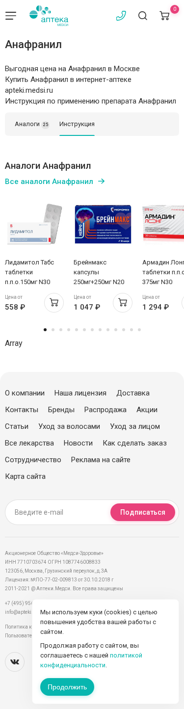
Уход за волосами (69, 426)
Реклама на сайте (101, 459)
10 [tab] (115, 329)
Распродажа (105, 409)
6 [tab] (84, 329)
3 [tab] (60, 329)
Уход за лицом (135, 426)
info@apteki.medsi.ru (29, 612)
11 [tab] (123, 329)
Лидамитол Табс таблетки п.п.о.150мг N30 (29, 272)
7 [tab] (92, 329)
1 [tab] (45, 329)
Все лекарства (29, 443)
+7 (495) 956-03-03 (27, 603)
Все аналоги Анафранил (49, 181)
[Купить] (54, 303)
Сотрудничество (33, 459)
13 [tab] (139, 329)
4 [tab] (68, 329)
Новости (78, 443)
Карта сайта (25, 476)
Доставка (133, 393)
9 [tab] (107, 329)
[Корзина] (164, 16)
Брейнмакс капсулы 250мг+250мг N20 (99, 272)
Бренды (61, 409)
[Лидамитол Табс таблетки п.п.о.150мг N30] (34, 224)
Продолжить (67, 687)
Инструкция (77, 124)
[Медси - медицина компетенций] (48, 15)
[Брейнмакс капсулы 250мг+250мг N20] (103, 224)
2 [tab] (53, 329)
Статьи (16, 426)
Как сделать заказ (135, 443)
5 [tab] (76, 329)
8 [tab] (100, 329)
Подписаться (142, 512)
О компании (25, 393)
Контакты (21, 409)
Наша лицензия (80, 393)
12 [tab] (131, 329)
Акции (147, 409)
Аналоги (31, 124)
